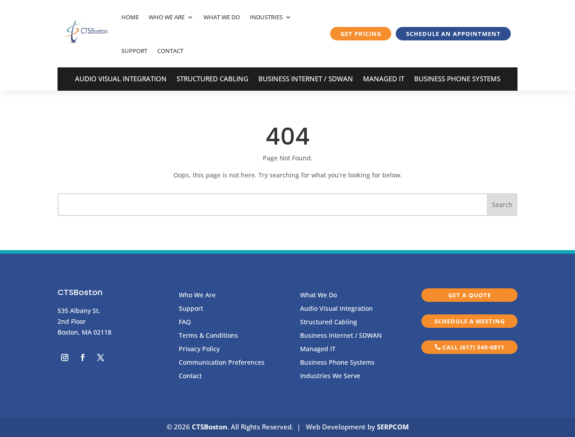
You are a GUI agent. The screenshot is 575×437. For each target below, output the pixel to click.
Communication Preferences (222, 362)
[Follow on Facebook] (82, 357)
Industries (266, 17)
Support (134, 51)
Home (130, 17)
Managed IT (383, 79)
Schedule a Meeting (469, 321)
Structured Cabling (212, 79)
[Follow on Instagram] (65, 357)
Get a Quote (469, 295)
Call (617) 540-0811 (473, 347)
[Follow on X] (100, 357)
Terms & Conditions (208, 336)
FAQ (185, 322)
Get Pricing (361, 34)
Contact (170, 51)
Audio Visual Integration (121, 79)
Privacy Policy (199, 349)
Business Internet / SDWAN (305, 79)
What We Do (221, 17)
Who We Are (167, 17)
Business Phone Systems (457, 79)
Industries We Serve (330, 376)
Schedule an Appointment (453, 34)
